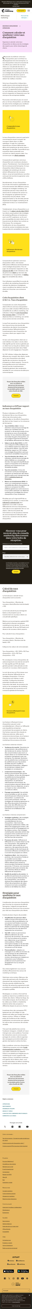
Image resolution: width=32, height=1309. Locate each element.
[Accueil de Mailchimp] (7, 11)
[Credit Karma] (20, 1261)
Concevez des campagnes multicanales (15, 1113)
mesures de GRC (8, 270)
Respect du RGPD (7, 1174)
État (4, 1180)
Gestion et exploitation (10, 25)
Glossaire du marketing (8, 1196)
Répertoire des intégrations (9, 1199)
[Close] (29, 1295)
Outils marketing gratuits (9, 1193)
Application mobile (7, 1182)
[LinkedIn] (18, 1279)
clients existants (19, 155)
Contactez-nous (7, 1240)
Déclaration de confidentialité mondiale (15, 568)
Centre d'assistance (8, 1245)
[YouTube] (22, 1279)
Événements (6, 1212)
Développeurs (6, 1210)
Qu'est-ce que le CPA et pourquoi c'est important (15, 1146)
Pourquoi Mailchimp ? (8, 1161)
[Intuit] (16, 1257)
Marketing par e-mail (8, 1166)
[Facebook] (5, 1279)
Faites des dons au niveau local (10, 1226)
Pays (4, 552)
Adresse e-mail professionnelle (12, 543)
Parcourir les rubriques (24, 16)
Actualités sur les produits (9, 1164)
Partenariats (7, 1106)
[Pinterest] (27, 1279)
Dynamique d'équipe (9, 1108)
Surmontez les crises (9, 1115)
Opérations (6, 28)
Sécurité (5, 1177)
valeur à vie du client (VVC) (20, 211)
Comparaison (6, 1172)
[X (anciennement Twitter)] (9, 1279)
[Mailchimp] (21, 1264)
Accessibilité (6, 1231)
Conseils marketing (7, 1191)
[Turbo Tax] (11, 1261)
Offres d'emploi (6, 1229)
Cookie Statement (16, 1302)
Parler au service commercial (10, 1248)
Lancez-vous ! (16, 6)
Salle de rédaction (7, 1223)
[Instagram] (13, 1279)
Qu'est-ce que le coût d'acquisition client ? (13, 1143)
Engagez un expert (7, 1243)
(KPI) (14, 272)
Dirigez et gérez (8, 1111)
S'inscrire (16, 395)
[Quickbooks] (11, 1264)
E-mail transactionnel (8, 1169)
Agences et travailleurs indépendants (12, 1207)
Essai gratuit (21, 10)
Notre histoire (6, 1221)
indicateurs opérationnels (11, 502)
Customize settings (16, 1305)
